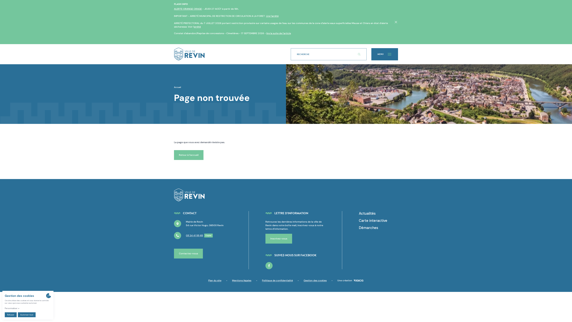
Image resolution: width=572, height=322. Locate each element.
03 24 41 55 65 (194, 235)
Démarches (368, 227)
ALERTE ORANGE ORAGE (188, 8)
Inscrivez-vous (278, 238)
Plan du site (214, 280)
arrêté (197, 26)
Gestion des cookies (315, 280)
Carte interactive (373, 220)
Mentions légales (241, 280)
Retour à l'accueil (189, 155)
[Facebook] (269, 265)
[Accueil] (227, 54)
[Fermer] (396, 22)
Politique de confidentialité (277, 280)
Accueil (177, 87)
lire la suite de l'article (278, 33)
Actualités (367, 213)
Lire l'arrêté (272, 16)
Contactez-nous (188, 253)
